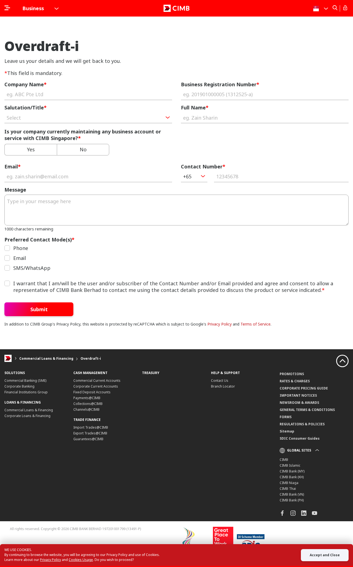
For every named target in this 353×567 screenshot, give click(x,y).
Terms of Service (255, 324)
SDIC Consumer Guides (300, 438)
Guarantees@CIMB (88, 439)
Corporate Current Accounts (95, 386)
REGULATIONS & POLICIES (302, 424)
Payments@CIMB (86, 398)
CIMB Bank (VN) (292, 494)
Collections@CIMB (88, 403)
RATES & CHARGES (295, 381)
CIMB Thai (288, 488)
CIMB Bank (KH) (292, 477)
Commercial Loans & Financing (46, 358)
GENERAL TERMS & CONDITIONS (307, 409)
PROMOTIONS (292, 374)
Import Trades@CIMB (90, 427)
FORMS (286, 417)
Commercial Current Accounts (97, 380)
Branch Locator (223, 386)
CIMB (284, 459)
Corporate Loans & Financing (27, 415)
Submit (39, 309)
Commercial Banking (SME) (25, 380)
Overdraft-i (91, 358)
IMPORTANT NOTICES (298, 395)
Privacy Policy (219, 324)
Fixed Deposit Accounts (92, 392)
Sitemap (287, 431)
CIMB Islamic (290, 465)
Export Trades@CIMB (90, 433)
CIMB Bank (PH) (292, 500)
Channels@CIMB (86, 409)
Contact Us (219, 380)
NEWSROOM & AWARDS (299, 402)
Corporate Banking (19, 386)
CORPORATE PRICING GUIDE (304, 388)
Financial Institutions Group (26, 392)
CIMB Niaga (289, 482)
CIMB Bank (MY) (292, 471)
